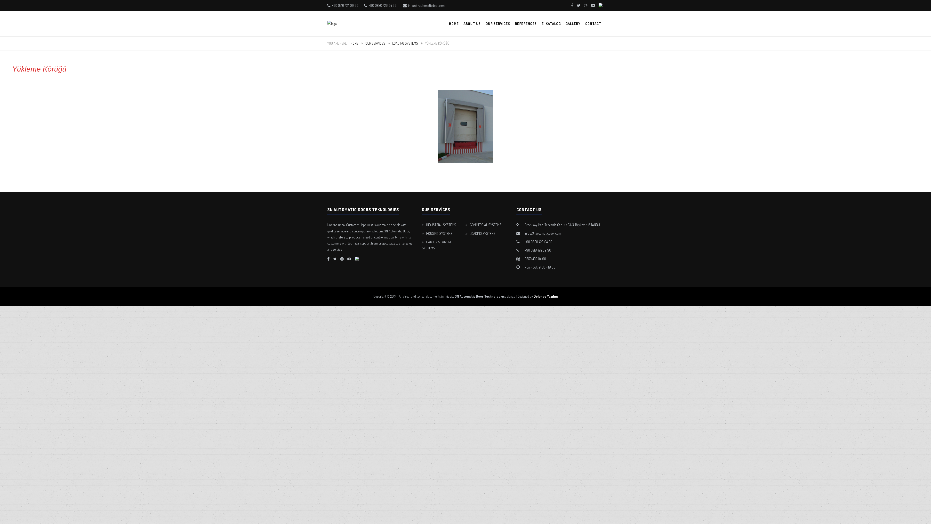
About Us (472, 24)
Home (354, 43)
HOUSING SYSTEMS (439, 233)
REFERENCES (526, 24)
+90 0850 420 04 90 (382, 5)
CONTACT (593, 24)
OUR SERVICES (498, 24)
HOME (454, 24)
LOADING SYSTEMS (405, 43)
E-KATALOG (551, 24)
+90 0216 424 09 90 (345, 5)
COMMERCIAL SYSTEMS (485, 225)
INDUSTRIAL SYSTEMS (441, 225)
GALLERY (573, 24)
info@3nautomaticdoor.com (426, 5)
